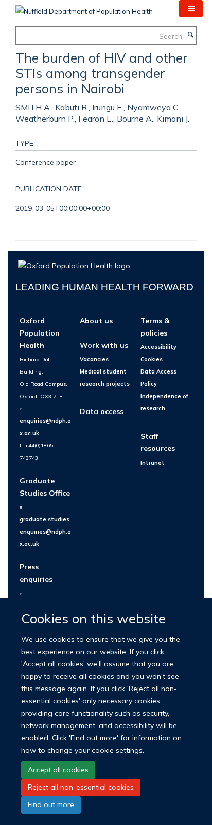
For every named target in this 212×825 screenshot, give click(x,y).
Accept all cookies (58, 769)
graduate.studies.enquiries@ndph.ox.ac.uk (45, 531)
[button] (191, 8)
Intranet (152, 462)
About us (96, 320)
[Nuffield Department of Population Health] (84, 8)
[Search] (190, 35)
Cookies (151, 359)
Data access (101, 411)
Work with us (104, 345)
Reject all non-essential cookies (81, 787)
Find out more (51, 804)
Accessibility (158, 346)
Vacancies (94, 359)
